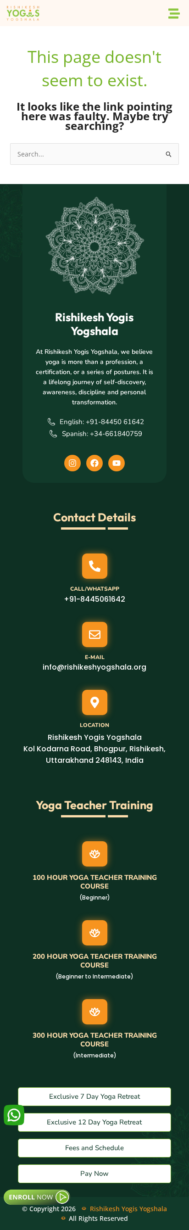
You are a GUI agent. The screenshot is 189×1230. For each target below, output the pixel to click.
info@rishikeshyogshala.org (94, 667)
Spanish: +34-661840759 (102, 433)
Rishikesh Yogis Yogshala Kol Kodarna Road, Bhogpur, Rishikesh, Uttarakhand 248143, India (94, 749)
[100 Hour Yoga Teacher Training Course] (94, 854)
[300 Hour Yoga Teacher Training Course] (94, 1011)
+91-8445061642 (94, 599)
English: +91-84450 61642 (102, 421)
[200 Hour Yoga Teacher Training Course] (94, 932)
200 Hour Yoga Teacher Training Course (95, 961)
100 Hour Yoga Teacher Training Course (95, 882)
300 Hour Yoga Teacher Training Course (95, 1040)
